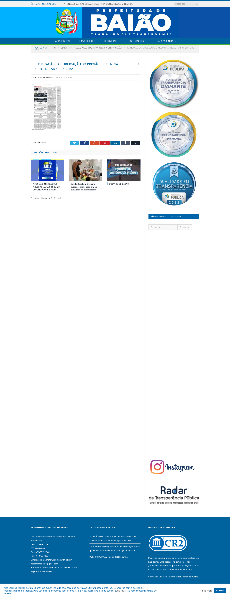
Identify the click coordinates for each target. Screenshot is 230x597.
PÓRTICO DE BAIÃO (119, 183)
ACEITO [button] (220, 590)
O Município (86, 40)
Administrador (42, 77)
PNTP (161, 576)
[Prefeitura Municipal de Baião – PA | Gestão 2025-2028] (115, 22)
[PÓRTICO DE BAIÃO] (124, 170)
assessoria (170, 561)
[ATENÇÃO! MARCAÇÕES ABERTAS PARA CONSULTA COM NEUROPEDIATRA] (47, 170)
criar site (167, 557)
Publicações (136, 40)
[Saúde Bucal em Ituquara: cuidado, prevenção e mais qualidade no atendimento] (85, 170)
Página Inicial (62, 40)
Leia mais (121, 590)
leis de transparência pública (162, 569)
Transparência (164, 40)
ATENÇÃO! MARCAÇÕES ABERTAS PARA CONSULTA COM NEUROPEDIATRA (46, 186)
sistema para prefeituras (187, 557)
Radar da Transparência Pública (183, 576)
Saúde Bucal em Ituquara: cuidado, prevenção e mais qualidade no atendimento (100, 4)
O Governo (110, 40)
